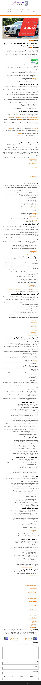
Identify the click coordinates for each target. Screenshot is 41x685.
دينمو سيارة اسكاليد (32, 630)
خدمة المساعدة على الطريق (33, 119)
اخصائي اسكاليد (32, 629)
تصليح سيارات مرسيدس (31, 79)
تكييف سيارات (30, 286)
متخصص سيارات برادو (32, 601)
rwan (30, 47)
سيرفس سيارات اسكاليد (17, 630)
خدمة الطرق (11, 128)
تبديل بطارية (34, 360)
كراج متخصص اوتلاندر (31, 57)
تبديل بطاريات (36, 128)
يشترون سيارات (19, 11)
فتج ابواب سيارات (33, 624)
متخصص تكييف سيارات (32, 283)
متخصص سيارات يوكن (32, 605)
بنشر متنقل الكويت (33, 251)
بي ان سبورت (15, 9)
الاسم (37, 661)
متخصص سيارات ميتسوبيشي (31, 599)
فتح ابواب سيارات (33, 530)
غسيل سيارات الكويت (19, 289)
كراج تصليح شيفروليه (32, 332)
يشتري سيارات (34, 621)
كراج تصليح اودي (33, 161)
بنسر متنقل (34, 206)
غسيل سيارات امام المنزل (11, 289)
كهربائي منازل (29, 11)
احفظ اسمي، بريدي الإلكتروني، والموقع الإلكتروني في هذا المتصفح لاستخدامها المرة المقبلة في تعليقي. (21, 676)
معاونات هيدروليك (34, 117)
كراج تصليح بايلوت (33, 327)
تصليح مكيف (32, 285)
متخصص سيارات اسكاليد (32, 606)
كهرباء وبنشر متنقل (33, 207)
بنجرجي (35, 211)
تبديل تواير (28, 9)
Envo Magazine (27, 683)
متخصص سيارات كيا (33, 588)
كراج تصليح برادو (33, 177)
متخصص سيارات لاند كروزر (31, 598)
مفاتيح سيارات (32, 627)
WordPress (20, 683)
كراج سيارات (28, 220)
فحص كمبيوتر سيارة (19, 117)
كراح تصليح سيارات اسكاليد (24, 632)
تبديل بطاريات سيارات (32, 216)
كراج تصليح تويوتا (33, 330)
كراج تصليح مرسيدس (32, 159)
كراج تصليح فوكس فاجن (32, 163)
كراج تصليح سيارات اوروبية (32, 333)
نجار (14, 11)
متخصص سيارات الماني (32, 591)
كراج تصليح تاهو (33, 167)
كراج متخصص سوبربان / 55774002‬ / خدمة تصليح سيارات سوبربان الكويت (29, 639)
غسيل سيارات (34, 289)
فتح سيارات (34, 531)
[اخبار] (3, 9)
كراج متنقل (35, 221)
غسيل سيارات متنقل (27, 289)
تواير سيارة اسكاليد (10, 629)
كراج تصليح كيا (34, 320)
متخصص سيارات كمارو (32, 615)
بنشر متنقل (34, 76)
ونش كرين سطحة (22, 9)
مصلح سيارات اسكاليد (25, 633)
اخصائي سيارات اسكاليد (25, 629)
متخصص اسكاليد (8, 632)
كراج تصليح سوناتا (33, 322)
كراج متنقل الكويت (34, 220)
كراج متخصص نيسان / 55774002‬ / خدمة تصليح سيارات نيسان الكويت (14, 639)
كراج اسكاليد (10, 630)
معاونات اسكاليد (18, 633)
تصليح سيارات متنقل (33, 214)
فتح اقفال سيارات (33, 625)
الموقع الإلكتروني (35, 671)
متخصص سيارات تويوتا (32, 575)
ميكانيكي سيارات (33, 288)
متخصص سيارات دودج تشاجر (31, 596)
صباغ (24, 11)
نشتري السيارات (33, 622)
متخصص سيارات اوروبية (32, 593)
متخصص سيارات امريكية (32, 592)
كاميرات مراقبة (9, 11)
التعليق (37, 645)
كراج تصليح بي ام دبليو (32, 160)
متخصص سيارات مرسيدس (32, 583)
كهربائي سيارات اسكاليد (15, 632)
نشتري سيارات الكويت (32, 619)
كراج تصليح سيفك (33, 326)
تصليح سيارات (9, 9)
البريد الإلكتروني (35, 666)
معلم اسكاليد (13, 633)
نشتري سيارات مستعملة (32, 618)
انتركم (34, 11)
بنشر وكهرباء (34, 213)
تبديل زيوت (32, 102)
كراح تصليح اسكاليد (32, 632)
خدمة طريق (20, 133)
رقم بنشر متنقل (21, 126)
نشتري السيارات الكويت (32, 609)
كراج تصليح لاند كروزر (32, 176)
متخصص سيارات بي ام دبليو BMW (30, 585)
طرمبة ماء (29, 117)
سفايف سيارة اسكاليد (24, 630)
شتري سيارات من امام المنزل (27, 567)
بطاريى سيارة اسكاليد (17, 629)
